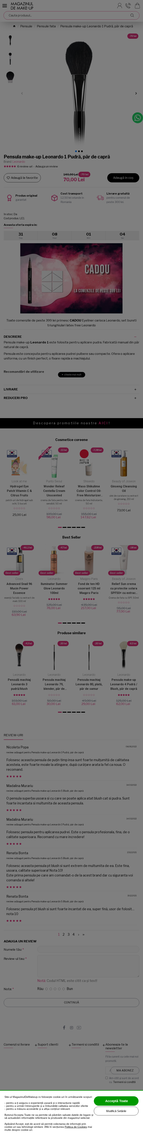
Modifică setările (116, 1111)
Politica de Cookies (76, 1126)
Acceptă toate (116, 1101)
